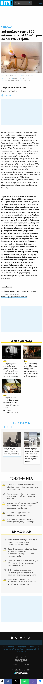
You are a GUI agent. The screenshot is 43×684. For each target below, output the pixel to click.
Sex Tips (26, 81)
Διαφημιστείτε (32, 649)
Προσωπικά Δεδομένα (13, 649)
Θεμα (21, 423)
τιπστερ (25, 78)
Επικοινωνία (34, 647)
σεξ (17, 76)
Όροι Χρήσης (8, 647)
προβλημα (8, 76)
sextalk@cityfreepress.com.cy (14, 297)
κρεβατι (25, 76)
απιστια (35, 76)
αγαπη (16, 78)
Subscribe (21, 652)
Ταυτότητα (21, 647)
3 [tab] (11, 427)
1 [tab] (4, 427)
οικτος (7, 78)
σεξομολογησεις (12, 81)
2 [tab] (7, 427)
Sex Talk (7, 27)
